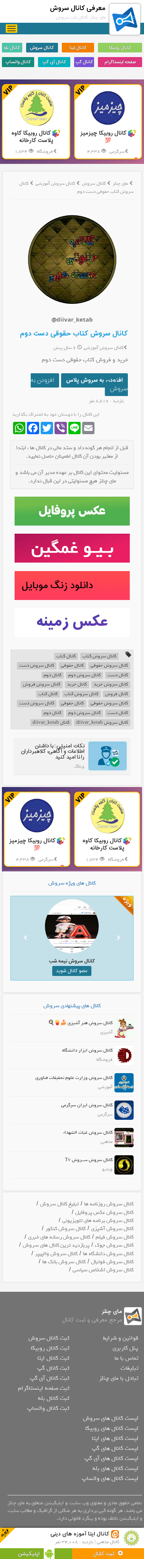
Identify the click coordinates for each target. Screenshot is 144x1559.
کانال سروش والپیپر (56, 1253)
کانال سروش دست (36, 665)
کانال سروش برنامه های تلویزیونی (98, 1220)
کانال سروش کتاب (99, 656)
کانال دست (118, 675)
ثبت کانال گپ (53, 1368)
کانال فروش (116, 694)
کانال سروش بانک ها (64, 1261)
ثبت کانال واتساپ (48, 1408)
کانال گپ (84, 62)
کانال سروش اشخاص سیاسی (103, 1270)
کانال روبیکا (120, 48)
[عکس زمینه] (72, 622)
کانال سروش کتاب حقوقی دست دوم (74, 333)
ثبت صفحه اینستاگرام (43, 1388)
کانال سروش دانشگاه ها (108, 1253)
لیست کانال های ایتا (115, 1438)
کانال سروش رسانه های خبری (59, 1237)
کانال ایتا (78, 48)
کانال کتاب (66, 656)
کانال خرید (77, 684)
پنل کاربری (125, 1348)
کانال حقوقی (72, 665)
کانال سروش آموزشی (55, 183)
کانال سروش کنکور (65, 1228)
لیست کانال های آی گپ (111, 1458)
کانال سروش (42, 48)
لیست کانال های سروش (110, 1418)
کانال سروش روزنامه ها (109, 1204)
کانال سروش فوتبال (112, 1261)
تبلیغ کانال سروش (59, 1204)
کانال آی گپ (54, 62)
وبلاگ (79, 766)
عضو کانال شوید (68, 971)
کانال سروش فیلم (115, 1237)
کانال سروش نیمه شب (69, 961)
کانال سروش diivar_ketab (102, 722)
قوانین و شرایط (120, 1338)
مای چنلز (120, 183)
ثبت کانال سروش (48, 1338)
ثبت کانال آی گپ (49, 1378)
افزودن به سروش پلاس (94, 380)
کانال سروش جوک (114, 1245)
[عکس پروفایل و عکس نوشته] (72, 511)
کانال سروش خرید (111, 684)
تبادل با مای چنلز (118, 1378)
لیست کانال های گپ (115, 1448)
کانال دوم (52, 675)
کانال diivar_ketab (51, 722)
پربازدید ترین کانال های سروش (56, 1245)
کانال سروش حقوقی (109, 665)
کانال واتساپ (18, 62)
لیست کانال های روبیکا (111, 1428)
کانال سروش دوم (84, 675)
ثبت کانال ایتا (53, 1358)
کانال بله (12, 48)
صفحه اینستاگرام (120, 62)
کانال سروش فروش (41, 684)
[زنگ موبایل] (72, 585)
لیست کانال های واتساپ (110, 1478)
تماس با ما (126, 1358)
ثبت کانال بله (53, 1398)
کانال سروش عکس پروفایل (104, 1212)
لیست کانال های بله (115, 1468)
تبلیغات (129, 1368)
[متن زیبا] (72, 548)
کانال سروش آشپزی (112, 1228)
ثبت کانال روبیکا (50, 1348)
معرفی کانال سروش (78, 8)
